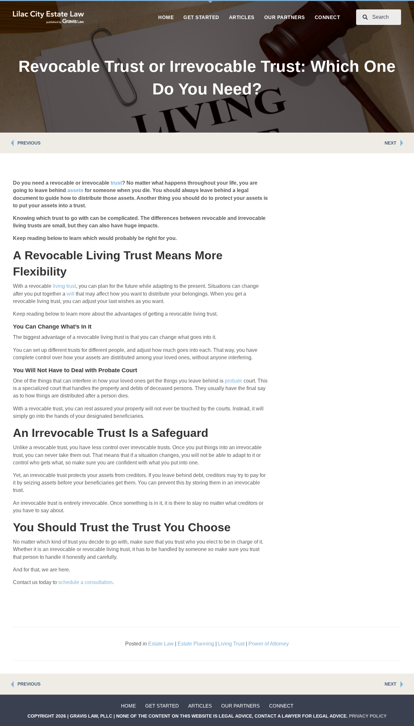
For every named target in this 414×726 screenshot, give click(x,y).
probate (233, 381)
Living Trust (231, 643)
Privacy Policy (368, 716)
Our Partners (240, 706)
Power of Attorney (268, 643)
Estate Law (161, 643)
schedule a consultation (85, 582)
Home (128, 706)
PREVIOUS (28, 143)
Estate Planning (196, 643)
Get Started (162, 706)
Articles (200, 706)
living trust (64, 286)
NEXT (391, 143)
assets (75, 190)
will (70, 294)
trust (116, 183)
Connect (281, 706)
